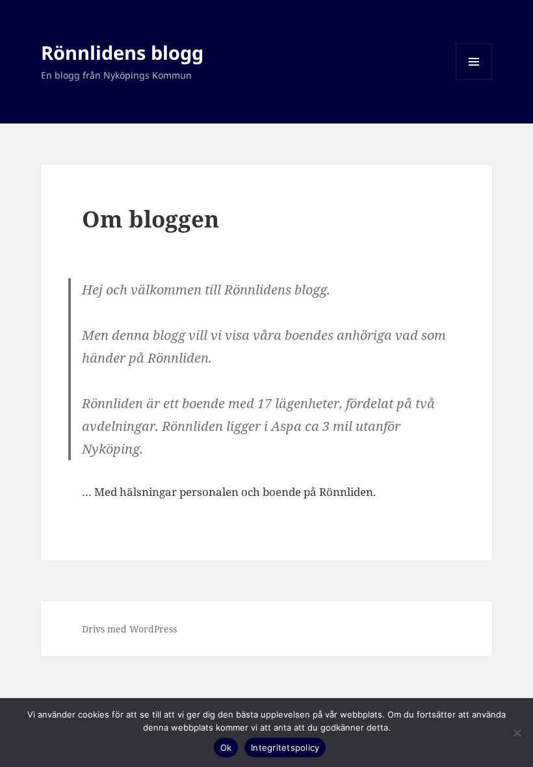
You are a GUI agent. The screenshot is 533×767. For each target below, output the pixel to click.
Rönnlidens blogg (122, 52)
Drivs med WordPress (129, 629)
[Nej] (516, 732)
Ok (226, 747)
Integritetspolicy (285, 747)
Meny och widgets (474, 79)
